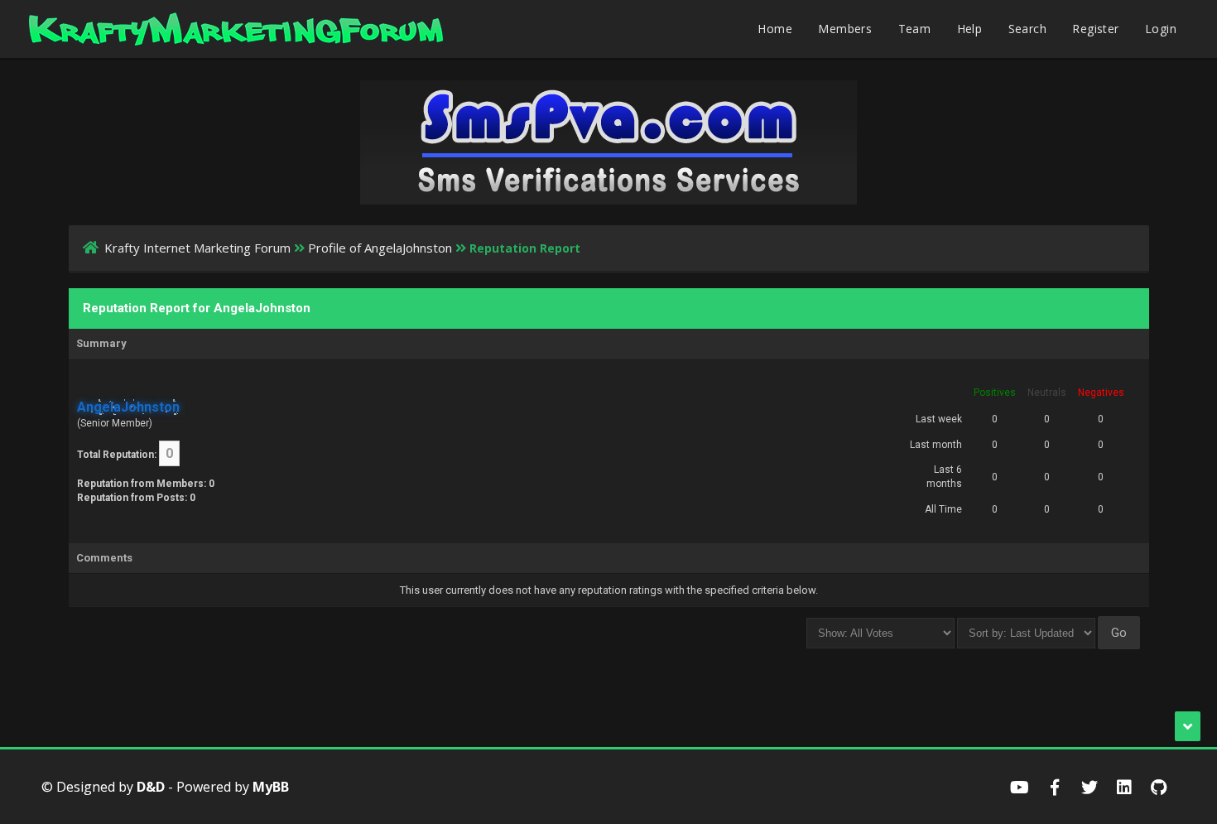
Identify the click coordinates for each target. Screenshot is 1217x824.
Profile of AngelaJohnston (380, 247)
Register (1095, 28)
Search (1027, 28)
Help (970, 28)
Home (775, 28)
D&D (151, 787)
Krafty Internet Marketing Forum (197, 247)
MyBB (271, 787)
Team (914, 28)
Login (1160, 28)
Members (845, 28)
